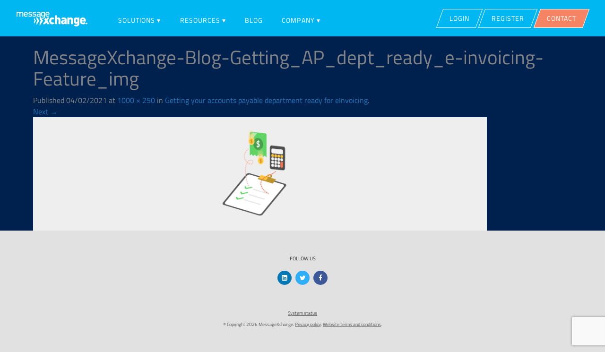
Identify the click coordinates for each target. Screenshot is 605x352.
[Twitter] (302, 278)
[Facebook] (320, 278)
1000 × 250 (136, 100)
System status (302, 313)
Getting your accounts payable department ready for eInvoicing (266, 100)
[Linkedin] (284, 278)
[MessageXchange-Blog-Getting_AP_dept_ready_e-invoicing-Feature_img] (260, 173)
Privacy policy (308, 324)
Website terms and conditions (352, 324)
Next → (45, 111)
